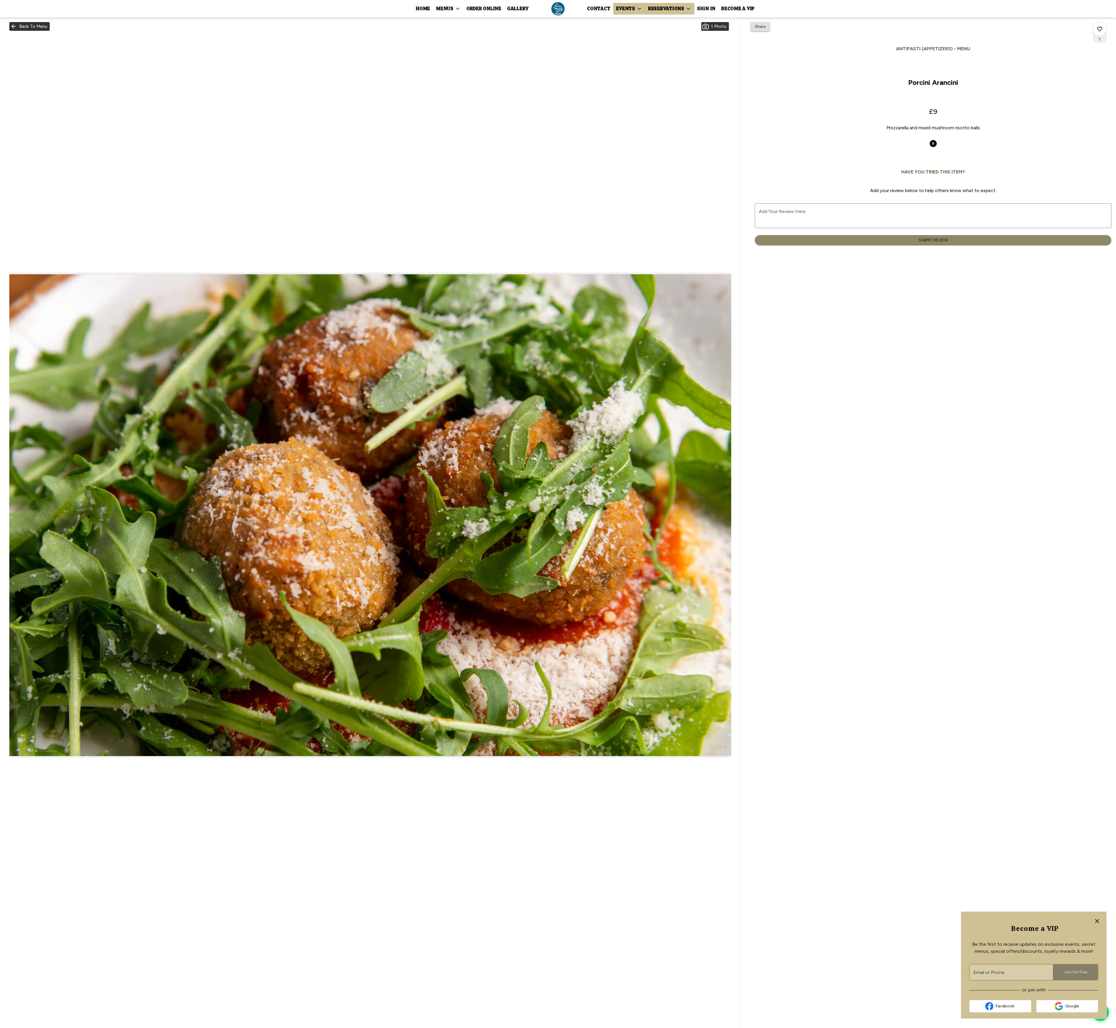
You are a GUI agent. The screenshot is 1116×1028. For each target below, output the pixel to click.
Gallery (518, 9)
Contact (598, 9)
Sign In (706, 9)
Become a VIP (738, 9)
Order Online (483, 9)
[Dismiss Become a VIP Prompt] (1097, 921)
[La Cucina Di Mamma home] (558, 8)
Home (423, 9)
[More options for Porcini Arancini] (1100, 29)
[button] (448, 9)
